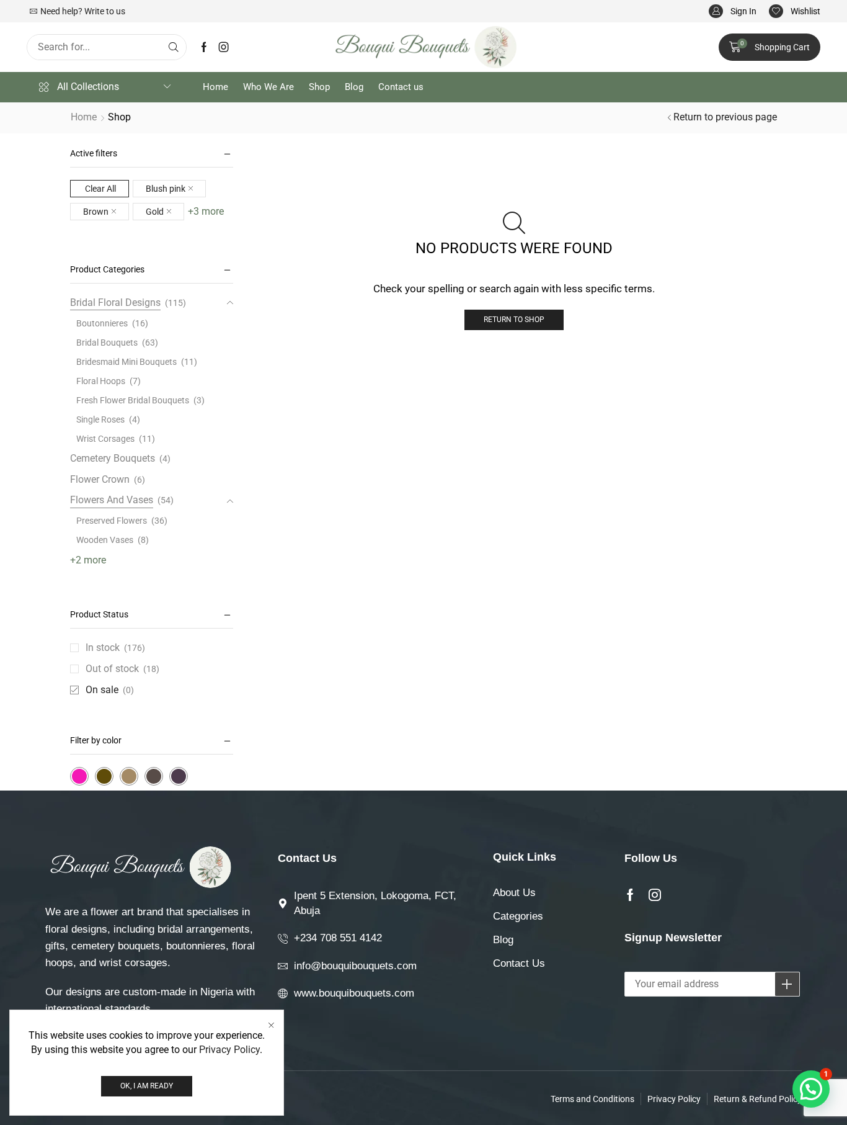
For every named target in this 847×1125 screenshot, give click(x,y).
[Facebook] (204, 47)
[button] (732, 11)
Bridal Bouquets (107, 342)
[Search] (173, 47)
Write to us (104, 11)
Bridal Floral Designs (115, 302)
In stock (115, 647)
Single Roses (100, 419)
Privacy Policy (229, 1050)
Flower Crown (100, 479)
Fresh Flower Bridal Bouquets (132, 400)
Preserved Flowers (111, 521)
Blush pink (165, 189)
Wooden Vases (104, 540)
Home (84, 117)
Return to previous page (725, 117)
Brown (96, 212)
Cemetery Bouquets (112, 458)
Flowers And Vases (111, 500)
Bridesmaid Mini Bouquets (126, 362)
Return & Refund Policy (758, 1099)
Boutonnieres (102, 323)
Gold (155, 212)
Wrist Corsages (105, 439)
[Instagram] (224, 47)
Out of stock (122, 669)
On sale (110, 690)
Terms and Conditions (592, 1099)
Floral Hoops (100, 381)
